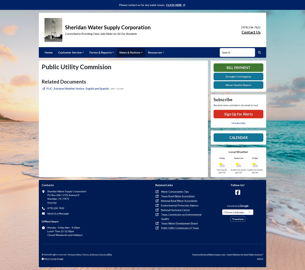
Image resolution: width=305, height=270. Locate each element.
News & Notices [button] (129, 52)
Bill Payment (238, 68)
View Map (51, 202)
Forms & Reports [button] (100, 52)
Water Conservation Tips (175, 191)
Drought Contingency (238, 76)
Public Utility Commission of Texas (180, 227)
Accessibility (106, 254)
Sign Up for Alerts (238, 114)
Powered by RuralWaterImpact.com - (227, 254)
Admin (260, 258)
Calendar (238, 137)
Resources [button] (155, 52)
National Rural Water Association (179, 200)
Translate (238, 219)
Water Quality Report (238, 85)
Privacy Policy (74, 254)
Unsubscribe (239, 122)
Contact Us (251, 32)
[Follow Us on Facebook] (237, 192)
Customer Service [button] (70, 52)
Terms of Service (91, 254)
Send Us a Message (58, 213)
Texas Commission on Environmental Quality (181, 216)
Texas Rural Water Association (178, 196)
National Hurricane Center (175, 209)
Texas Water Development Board (179, 223)
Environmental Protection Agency (179, 205)
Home (49, 52)
